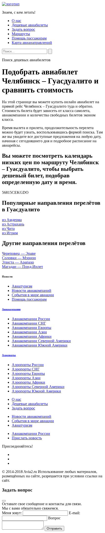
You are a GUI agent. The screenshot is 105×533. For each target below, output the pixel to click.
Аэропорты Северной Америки (38, 387)
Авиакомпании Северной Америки (41, 341)
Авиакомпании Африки (32, 336)
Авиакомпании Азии (29, 332)
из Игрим (10, 233)
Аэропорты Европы (28, 373)
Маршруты (21, 34)
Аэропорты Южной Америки (36, 391)
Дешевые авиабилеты (30, 25)
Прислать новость (27, 438)
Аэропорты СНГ (26, 369)
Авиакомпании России (31, 319)
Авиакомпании (11, 309)
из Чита (8, 228)
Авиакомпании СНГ (29, 323)
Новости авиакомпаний (31, 290)
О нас (16, 21)
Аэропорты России (28, 365)
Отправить (54, 528)
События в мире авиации (33, 295)
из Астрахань (13, 224)
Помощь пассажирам (29, 38)
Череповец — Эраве (19, 253)
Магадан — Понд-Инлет (22, 267)
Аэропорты (9, 355)
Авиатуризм (22, 286)
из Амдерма (12, 220)
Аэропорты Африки (28, 382)
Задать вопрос (23, 29)
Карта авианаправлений (32, 43)
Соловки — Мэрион (19, 258)
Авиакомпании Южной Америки (39, 345)
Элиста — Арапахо (18, 262)
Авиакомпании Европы (31, 328)
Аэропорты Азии (26, 378)
